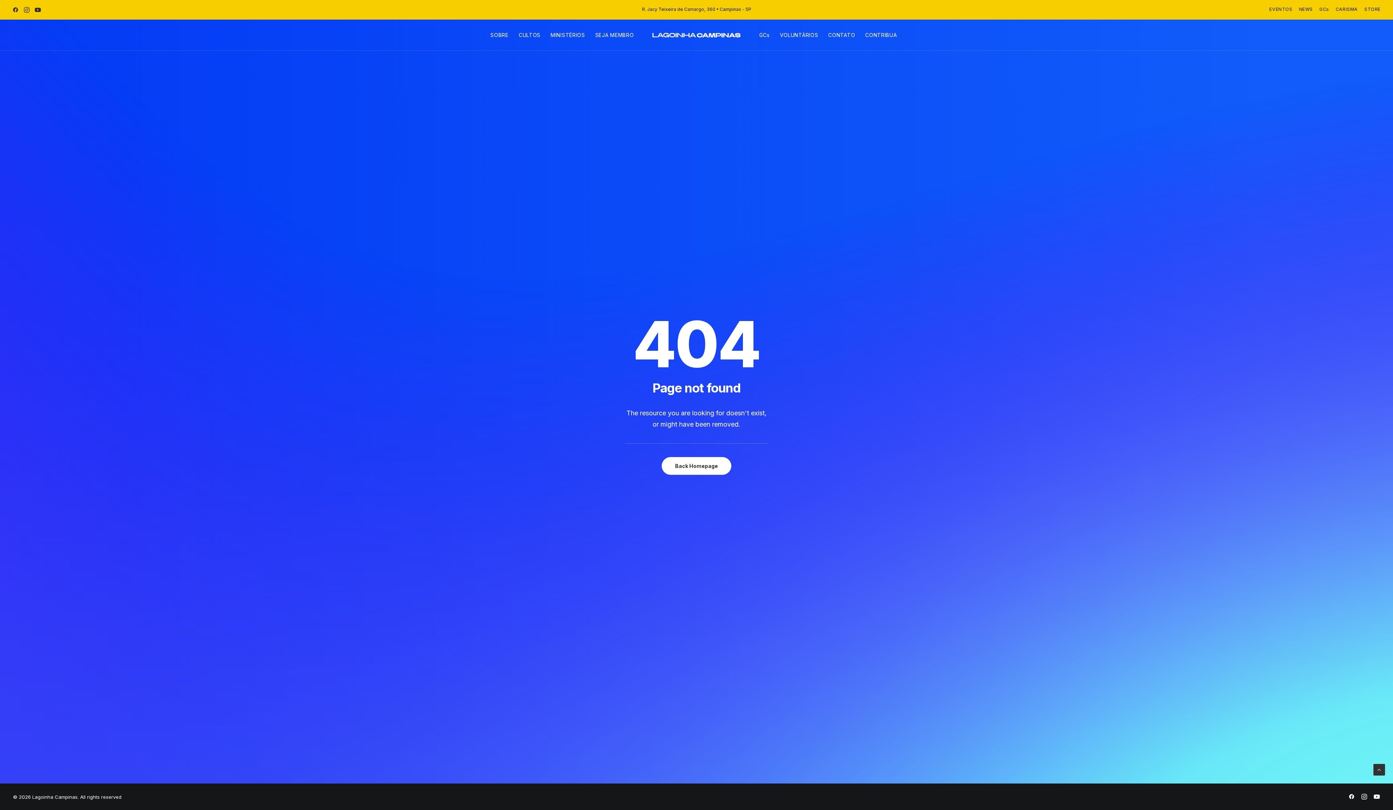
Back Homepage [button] (696, 466)
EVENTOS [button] (1280, 9)
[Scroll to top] (1379, 769)
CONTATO (841, 35)
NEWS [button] (1306, 9)
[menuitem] (1281, 9)
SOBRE (499, 35)
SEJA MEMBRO (614, 35)
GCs (764, 35)
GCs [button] (1324, 9)
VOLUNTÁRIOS (799, 35)
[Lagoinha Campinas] (696, 35)
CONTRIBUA (881, 35)
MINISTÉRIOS (568, 35)
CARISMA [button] (1347, 9)
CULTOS (530, 35)
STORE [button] (1372, 9)
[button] (15, 10)
